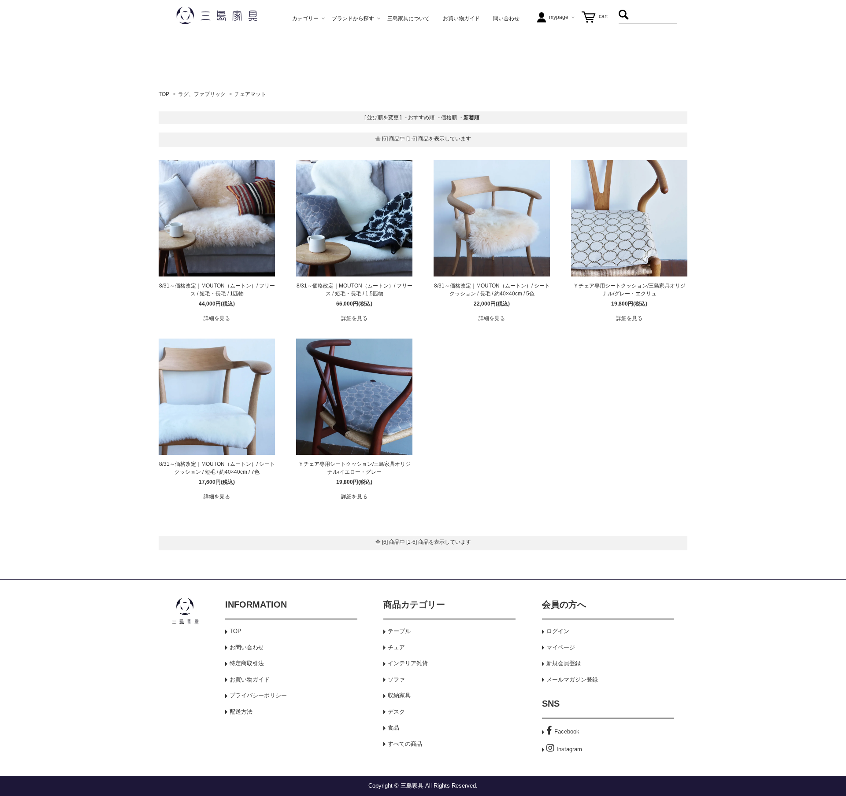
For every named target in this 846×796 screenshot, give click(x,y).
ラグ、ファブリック (202, 94)
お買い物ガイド (250, 679)
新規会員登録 (563, 663)
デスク (396, 711)
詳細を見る (217, 318)
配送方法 (241, 711)
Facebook (566, 731)
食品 (393, 727)
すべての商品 (405, 744)
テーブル (399, 631)
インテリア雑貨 (408, 663)
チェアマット (250, 94)
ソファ (396, 679)
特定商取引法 (247, 663)
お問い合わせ (247, 647)
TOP (164, 94)
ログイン (557, 631)
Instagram (569, 749)
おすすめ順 (421, 117)
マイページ (560, 647)
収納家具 (399, 695)
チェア (396, 647)
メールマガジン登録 (572, 679)
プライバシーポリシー (258, 695)
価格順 (449, 117)
